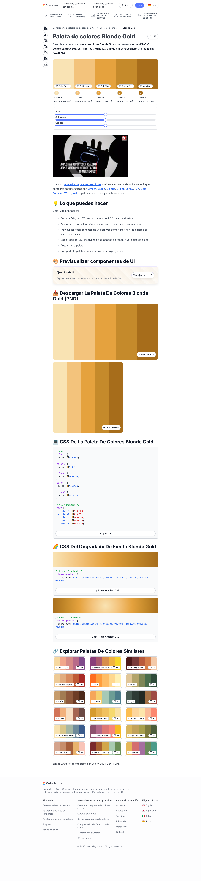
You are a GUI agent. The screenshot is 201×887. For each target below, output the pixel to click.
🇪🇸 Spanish (148, 821)
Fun (137, 188)
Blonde (111, 188)
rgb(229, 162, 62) (104, 101)
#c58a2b (121, 97)
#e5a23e (100, 97)
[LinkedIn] (45, 40)
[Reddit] (45, 46)
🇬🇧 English (147, 805)
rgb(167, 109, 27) (146, 101)
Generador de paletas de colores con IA (73, 27)
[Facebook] (45, 28)
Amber (92, 188)
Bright (120, 188)
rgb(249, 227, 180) (62, 101)
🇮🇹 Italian (147, 816)
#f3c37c (79, 97)
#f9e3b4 (58, 97)
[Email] (45, 64)
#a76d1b (142, 97)
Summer (58, 193)
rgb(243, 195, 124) (83, 101)
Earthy (129, 188)
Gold (143, 188)
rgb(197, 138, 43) (125, 101)
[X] (45, 34)
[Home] (51, 5)
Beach (101, 188)
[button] (152, 5)
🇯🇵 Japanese (149, 810)
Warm (67, 193)
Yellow (77, 193)
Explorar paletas (108, 27)
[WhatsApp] (45, 52)
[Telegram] (45, 58)
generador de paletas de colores (82, 184)
